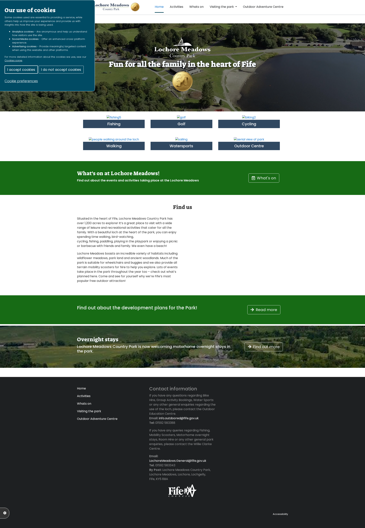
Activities (176, 7)
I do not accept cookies (61, 69)
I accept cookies (21, 69)
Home (159, 7)
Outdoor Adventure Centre (263, 7)
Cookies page (13, 60)
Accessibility (280, 514)
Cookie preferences (21, 81)
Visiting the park (222, 7)
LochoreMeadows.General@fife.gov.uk (177, 461)
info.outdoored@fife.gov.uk (179, 418)
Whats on (196, 7)
